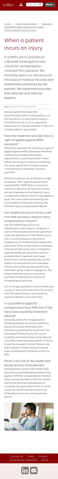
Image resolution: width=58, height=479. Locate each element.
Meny (49, 4)
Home (7, 24)
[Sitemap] (21, 4)
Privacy (43, 456)
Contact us (17, 456)
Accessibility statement (23, 460)
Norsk (6, 106)
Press (31, 456)
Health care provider (26, 24)
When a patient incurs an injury (20, 30)
